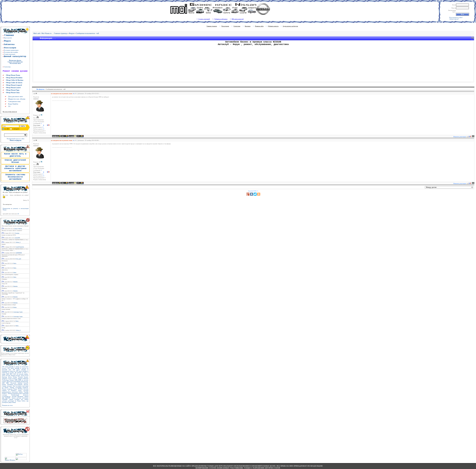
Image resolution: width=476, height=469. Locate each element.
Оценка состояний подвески (19, 387)
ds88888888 (19, 253)
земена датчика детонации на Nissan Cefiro (15, 400)
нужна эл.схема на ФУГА (9, 235)
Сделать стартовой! (204, 19)
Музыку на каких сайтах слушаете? (12, 230)
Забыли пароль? (454, 19)
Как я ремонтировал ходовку (10, 274)
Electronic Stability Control (19, 383)
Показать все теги (7, 405)
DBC (7, 383)
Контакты (247, 26)
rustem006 (17, 237)
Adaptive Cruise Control (9, 378)
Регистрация (225, 26)
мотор (3, 327)
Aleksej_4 (18, 330)
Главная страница (212, 26)
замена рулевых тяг (16, 399)
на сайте (6, 129)
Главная (9, 35)
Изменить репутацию (461, 136)
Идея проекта (8, 38)
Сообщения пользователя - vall (87, 33)
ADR (16, 380)
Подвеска (4, 288)
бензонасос (5, 260)
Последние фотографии (11, 52)
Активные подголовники (14, 384)
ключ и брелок (6, 323)
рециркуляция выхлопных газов (11, 318)
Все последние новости (10, 111)
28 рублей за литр (21, 372)
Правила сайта (259, 26)
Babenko (15, 281)
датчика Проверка (17, 396)
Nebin (14, 263)
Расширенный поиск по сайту (15, 138)
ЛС (18, 213)
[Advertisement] (253, 63)
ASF (3, 383)
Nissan (4, 384)
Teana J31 (4, 283)
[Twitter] (255, 194)
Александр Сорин (17, 312)
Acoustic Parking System (13, 375)
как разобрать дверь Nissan (15, 401)
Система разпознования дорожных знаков (15, 391)
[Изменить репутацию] (48, 125)
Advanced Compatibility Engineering (17, 381)
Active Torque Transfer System (18, 377)
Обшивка (4, 279)
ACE (3, 375)
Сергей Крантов (20, 247)
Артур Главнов (18, 228)
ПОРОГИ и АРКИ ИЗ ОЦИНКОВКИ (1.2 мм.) (15, 239)
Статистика (7, 67)
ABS (7, 374)
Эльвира (17, 233)
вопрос (4, 244)
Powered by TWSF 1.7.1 (253, 191)
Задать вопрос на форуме (290, 26)
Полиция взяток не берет (9, 304)
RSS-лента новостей (238, 19)
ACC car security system (20, 374)
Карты (4, 265)
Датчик (26, 384)
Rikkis (15, 307)
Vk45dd (4, 314)
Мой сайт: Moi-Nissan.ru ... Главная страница (50, 33)
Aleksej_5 (18, 242)
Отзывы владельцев (9, 54)
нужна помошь (6, 309)
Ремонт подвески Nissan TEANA (12, 389)
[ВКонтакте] (251, 194)
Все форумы (40, 89)
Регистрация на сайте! (456, 17)
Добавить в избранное (220, 19)
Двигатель (5, 270)
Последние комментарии (11, 50)
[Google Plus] (247, 194)
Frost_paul (18, 258)
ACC (11, 374)
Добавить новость (273, 26)
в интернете (15, 129)
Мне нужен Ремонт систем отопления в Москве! (15, 226)
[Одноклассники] (258, 194)
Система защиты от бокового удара (15, 389)
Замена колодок (7, 386)
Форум (71, 33)
